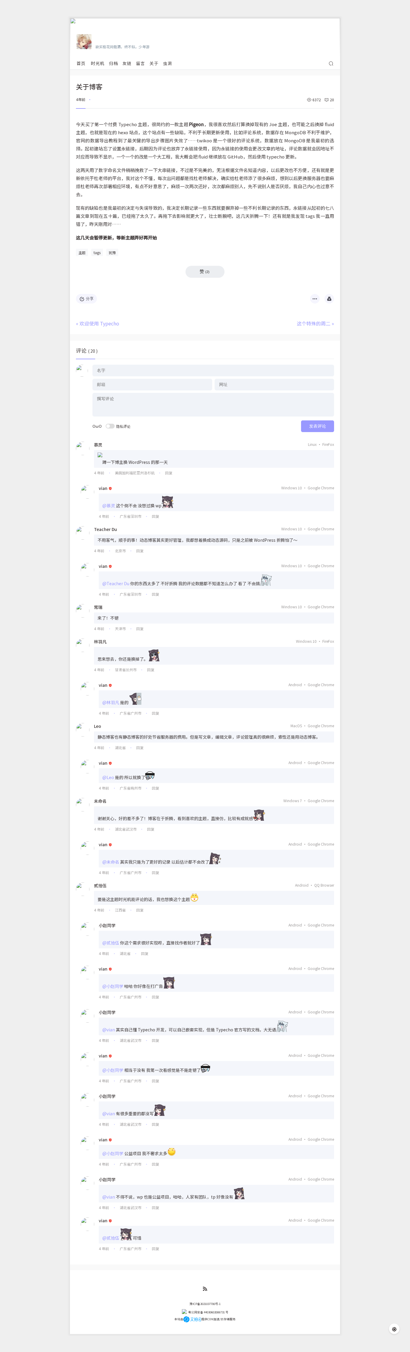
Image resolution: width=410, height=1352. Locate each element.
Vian (100, 38)
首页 (81, 63)
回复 (168, 472)
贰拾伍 (100, 885)
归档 (113, 63)
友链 (126, 63)
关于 (153, 63)
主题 (82, 252)
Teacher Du (105, 529)
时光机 (97, 63)
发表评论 (317, 426)
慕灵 (98, 445)
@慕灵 (108, 505)
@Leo (108, 777)
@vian (108, 1030)
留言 (140, 63)
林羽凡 (100, 642)
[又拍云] (192, 1319)
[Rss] (205, 1288)
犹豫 (112, 252)
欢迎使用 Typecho (99, 323)
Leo (97, 726)
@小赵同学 (112, 986)
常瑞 (98, 607)
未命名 (100, 801)
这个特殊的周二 (313, 323)
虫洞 (167, 63)
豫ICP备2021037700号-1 (205, 1304)
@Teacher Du (115, 583)
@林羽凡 (110, 702)
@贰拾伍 (110, 943)
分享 (90, 298)
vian (103, 488)
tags (97, 252)
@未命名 (110, 862)
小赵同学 (107, 925)
